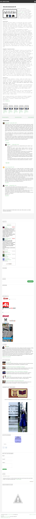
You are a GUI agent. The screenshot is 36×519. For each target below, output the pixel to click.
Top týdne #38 (8, 362)
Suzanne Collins (6, 256)
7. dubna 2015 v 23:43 (15, 144)
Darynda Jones (6, 239)
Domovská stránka (18, 117)
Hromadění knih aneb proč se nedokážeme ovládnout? (15, 366)
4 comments (24, 8)
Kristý (18, 12)
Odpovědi (7, 142)
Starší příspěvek (31, 117)
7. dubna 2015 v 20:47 (13, 122)
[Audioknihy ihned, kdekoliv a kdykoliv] (7, 341)
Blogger (2, 515)
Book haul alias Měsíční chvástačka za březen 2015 (15, 380)
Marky (22, 12)
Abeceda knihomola (16, 8)
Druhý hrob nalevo (8, 238)
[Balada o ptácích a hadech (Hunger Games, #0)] (3, 256)
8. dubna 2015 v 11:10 (12, 185)
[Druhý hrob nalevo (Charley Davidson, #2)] (3, 240)
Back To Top (32, 514)
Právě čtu (9, 225)
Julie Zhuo (6, 260)
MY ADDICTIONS (4, 1)
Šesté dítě (6, 251)
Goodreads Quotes (31, 481)
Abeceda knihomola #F (26, 111)
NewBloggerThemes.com (5, 517)
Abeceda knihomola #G (10, 111)
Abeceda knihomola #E (16, 111)
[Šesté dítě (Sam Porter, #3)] (3, 253)
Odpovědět (7, 140)
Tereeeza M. (7, 122)
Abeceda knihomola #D (9, 7)
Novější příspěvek (5, 117)
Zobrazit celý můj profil (6, 356)
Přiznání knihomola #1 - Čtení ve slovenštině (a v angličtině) (16, 371)
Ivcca (6, 167)
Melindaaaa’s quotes (6, 476)
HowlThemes (7, 516)
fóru (30, 399)
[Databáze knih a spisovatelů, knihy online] (5, 299)
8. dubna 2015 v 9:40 (10, 167)
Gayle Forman (18, 479)
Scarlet (6, 227)
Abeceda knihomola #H (5, 111)
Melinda (8, 144)
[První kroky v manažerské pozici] (3, 260)
